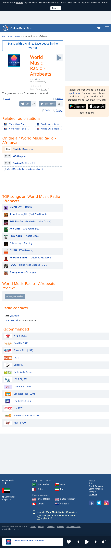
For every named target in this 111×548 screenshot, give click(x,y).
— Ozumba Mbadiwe (30, 257)
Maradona (23, 149)
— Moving (21, 250)
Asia (91, 483)
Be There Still (24, 163)
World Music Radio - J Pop (52, 124)
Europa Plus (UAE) (23, 350)
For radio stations (73, 526)
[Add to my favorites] (68, 541)
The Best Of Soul (22, 401)
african (38, 79)
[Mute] (105, 541)
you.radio (14, 315)
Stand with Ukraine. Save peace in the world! (33, 46)
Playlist (47, 110)
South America (96, 488)
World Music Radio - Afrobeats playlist (25, 169)
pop (31, 79)
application (75, 93)
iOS (38, 518)
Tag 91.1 (17, 357)
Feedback (50, 526)
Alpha (19, 156)
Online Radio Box (21, 28)
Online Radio (8, 482)
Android (73, 515)
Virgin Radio (20, 335)
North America (96, 486)
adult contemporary (38, 81)
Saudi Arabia (43, 484)
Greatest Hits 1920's (24, 393)
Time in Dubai (11, 320)
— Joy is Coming (21, 243)
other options (87, 112)
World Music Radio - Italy (19, 128)
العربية (7, 98)
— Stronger (23, 272)
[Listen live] (59, 57)
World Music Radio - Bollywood (19, 124)
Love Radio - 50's (22, 386)
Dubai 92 (18, 364)
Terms (33, 526)
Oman (63, 484)
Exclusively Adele (22, 372)
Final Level (16, 529)
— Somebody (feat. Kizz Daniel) (30, 221)
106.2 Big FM (20, 379)
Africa (92, 480)
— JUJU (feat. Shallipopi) (28, 214)
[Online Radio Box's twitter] (99, 503)
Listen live (50, 103)
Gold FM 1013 (20, 343)
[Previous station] (77, 541)
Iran (62, 489)
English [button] (5, 499)
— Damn (21, 207)
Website (60, 98)
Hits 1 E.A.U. (19, 422)
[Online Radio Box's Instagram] (106, 502)
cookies (19, 2)
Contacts (59, 110)
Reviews (44, 89)
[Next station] (96, 541)
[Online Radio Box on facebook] (91, 503)
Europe (92, 491)
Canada (41, 503)
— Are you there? (24, 228)
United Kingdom (67, 498)
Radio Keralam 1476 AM (26, 415)
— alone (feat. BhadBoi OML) (29, 264)
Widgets (60, 526)
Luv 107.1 (18, 408)
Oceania (93, 494)
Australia (64, 503)
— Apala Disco (24, 235)
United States (43, 498)
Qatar (40, 489)
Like (27, 103)
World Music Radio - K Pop (52, 128)
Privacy (41, 526)
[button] (87, 541)
